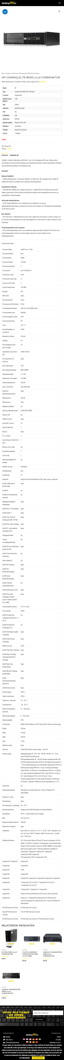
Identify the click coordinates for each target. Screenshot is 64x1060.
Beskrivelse (5, 155)
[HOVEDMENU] (59, 3)
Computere (8, 73)
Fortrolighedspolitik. (24, 1058)
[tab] (5, 155)
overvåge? (42, 82)
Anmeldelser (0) (14, 155)
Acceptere (38, 1058)
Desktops (14, 73)
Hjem (3, 73)
